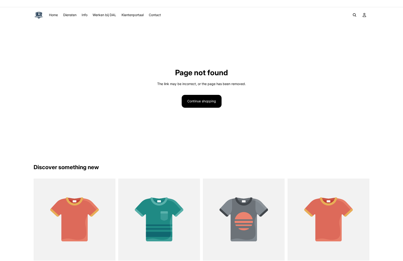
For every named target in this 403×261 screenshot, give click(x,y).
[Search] (354, 15)
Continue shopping (201, 101)
